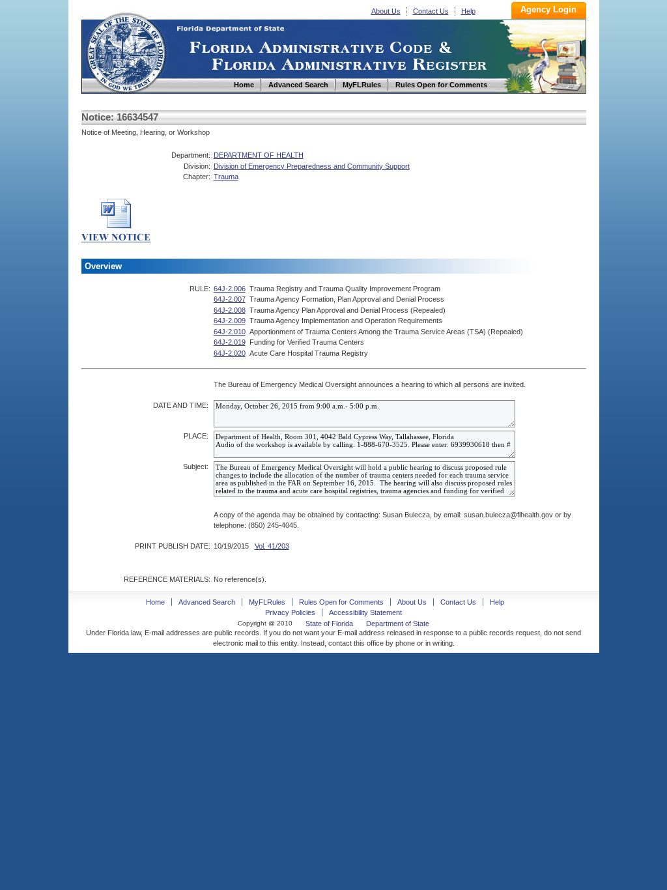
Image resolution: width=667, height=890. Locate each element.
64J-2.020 (230, 353)
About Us (386, 11)
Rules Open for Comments (341, 602)
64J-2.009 (230, 320)
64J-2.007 (230, 299)
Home (125, 51)
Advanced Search (206, 602)
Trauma (226, 176)
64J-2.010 (230, 332)
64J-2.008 (230, 310)
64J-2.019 (230, 342)
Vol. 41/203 (272, 546)
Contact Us (431, 11)
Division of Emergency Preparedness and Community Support (312, 166)
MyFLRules (267, 602)
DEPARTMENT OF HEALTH (259, 155)
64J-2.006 (230, 289)
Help (468, 11)
